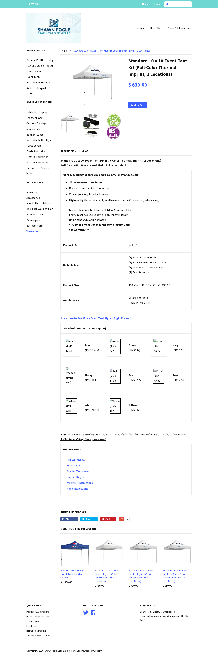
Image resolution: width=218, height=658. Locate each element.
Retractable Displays (38, 82)
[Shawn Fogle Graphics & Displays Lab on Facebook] (93, 613)
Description (68, 151)
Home (140, 28)
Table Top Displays (37, 112)
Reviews (84, 151)
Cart (147, 4)
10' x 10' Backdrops (37, 157)
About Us (155, 28)
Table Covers (33, 71)
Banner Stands (34, 134)
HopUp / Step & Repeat (39, 65)
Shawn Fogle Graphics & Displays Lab (62, 650)
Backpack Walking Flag (39, 208)
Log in (157, 4)
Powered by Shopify (91, 650)
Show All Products (179, 28)
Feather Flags (34, 117)
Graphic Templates (78, 471)
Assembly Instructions (80, 482)
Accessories (33, 129)
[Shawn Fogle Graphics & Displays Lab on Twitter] (85, 613)
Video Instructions (77, 488)
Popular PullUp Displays (40, 60)
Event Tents (33, 77)
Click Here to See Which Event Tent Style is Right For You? (96, 318)
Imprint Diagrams (77, 477)
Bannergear (33, 220)
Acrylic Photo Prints (38, 203)
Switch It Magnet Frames (38, 635)
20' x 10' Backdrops (37, 162)
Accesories (32, 192)
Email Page (73, 465)
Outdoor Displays (36, 123)
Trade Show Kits (35, 151)
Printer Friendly (76, 459)
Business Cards (35, 225)
